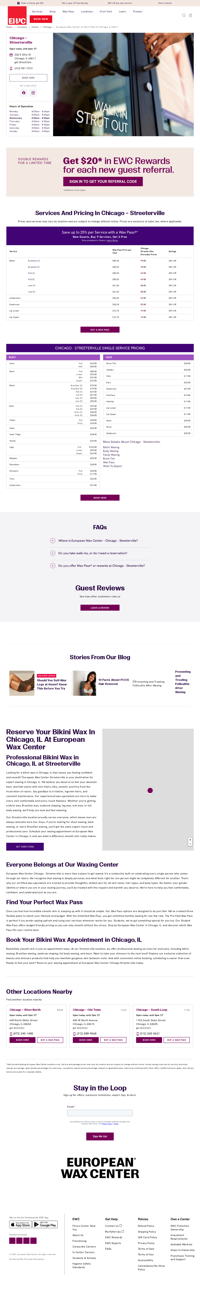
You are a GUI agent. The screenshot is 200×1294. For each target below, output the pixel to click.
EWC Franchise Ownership (180, 1227)
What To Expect (112, 466)
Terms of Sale (146, 1248)
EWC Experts (113, 1243)
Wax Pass (109, 462)
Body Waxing (111, 451)
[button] (183, 15)
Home (9, 27)
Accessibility (145, 1260)
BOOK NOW (41, 19)
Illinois (35, 27)
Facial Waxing (111, 454)
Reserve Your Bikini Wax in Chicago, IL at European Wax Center (50, 740)
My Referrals (113, 1231)
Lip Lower (14, 310)
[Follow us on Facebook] (24, 93)
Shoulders (14, 464)
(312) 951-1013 (23, 68)
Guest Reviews (100, 588)
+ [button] (190, 839)
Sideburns (111, 433)
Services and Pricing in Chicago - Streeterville (100, 213)
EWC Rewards (113, 1237)
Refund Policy (146, 1226)
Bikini (12, 260)
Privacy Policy (146, 1243)
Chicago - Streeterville (21, 40)
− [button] (190, 843)
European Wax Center (27, 1254)
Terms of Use (146, 1254)
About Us (78, 1235)
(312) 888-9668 (87, 1033)
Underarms (15, 298)
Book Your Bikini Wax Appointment (54, 940)
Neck (108, 420)
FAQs (108, 1248)
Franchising (79, 1241)
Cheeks (110, 369)
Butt (12, 406)
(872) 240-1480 (23, 1033)
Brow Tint (111, 363)
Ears (108, 382)
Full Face (110, 395)
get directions (23, 62)
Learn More (112, 240)
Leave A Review (100, 607)
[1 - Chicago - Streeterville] (150, 791)
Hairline (110, 401)
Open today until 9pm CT (23, 1015)
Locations (22, 27)
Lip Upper (14, 317)
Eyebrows (15, 304)
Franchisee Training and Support (183, 1257)
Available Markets (181, 1244)
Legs (12, 447)
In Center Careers (83, 1252)
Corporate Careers (84, 1246)
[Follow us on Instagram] (33, 93)
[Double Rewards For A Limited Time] (100, 195)
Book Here (28, 77)
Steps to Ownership (183, 1250)
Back (12, 371)
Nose (108, 427)
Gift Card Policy (147, 1237)
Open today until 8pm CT (23, 48)
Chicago (47, 27)
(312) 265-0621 (150, 1033)
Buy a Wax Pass (28, 85)
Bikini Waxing (111, 447)
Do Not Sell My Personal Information (26, 1259)
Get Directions (25, 846)
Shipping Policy (147, 1231)
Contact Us (112, 1226)
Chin (108, 376)
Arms (12, 363)
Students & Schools (84, 1258)
